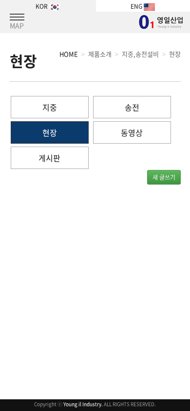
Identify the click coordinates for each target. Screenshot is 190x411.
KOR (42, 6)
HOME (68, 53)
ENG (137, 6)
